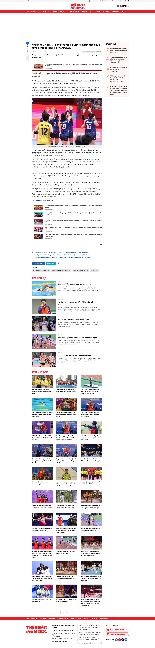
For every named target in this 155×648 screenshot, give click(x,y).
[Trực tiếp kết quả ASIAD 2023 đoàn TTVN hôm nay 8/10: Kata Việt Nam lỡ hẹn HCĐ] (91, 568)
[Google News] (91, 52)
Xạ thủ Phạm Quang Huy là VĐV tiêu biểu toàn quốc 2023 (78, 303)
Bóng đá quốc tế (75, 11)
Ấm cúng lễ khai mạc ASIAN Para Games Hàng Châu (41, 483)
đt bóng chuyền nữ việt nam (41, 270)
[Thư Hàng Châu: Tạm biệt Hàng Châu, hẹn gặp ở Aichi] (66, 542)
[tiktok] (124, 6)
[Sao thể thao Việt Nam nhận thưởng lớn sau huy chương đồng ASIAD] (42, 381)
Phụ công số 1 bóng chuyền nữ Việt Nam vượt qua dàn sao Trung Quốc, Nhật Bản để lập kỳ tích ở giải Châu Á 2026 (118, 90)
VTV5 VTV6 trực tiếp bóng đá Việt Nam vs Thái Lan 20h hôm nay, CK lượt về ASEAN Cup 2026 (118, 60)
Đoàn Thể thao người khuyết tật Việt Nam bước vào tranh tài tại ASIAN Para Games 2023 (65, 484)
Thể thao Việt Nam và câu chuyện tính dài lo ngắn (77, 338)
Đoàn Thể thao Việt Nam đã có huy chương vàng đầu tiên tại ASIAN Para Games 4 (42, 414)
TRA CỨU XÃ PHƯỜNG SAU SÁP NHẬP (105, 0)
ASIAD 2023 (94, 270)
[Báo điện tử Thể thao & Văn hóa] (77, 6)
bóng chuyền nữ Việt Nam (80, 270)
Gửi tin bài (118, 0)
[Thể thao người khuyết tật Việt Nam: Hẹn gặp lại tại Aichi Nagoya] (66, 381)
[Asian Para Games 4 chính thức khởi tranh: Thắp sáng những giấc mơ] (91, 450)
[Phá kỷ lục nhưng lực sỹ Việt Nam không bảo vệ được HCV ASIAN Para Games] (42, 450)
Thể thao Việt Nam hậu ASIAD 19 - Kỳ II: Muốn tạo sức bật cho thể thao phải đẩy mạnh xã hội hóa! (91, 507)
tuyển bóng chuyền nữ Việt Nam (61, 270)
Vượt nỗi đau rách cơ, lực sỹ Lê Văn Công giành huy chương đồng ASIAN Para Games (66, 461)
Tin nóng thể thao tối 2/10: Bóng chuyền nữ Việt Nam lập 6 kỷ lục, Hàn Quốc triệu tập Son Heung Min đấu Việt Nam (73, 213)
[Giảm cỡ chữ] (27, 61)
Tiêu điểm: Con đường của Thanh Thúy (73, 320)
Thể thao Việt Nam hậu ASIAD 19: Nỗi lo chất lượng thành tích (90, 529)
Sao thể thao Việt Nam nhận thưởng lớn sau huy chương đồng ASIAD (42, 391)
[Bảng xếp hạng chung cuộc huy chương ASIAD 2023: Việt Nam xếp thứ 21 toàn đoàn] (42, 568)
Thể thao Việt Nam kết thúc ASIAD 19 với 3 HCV (42, 600)
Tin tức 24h (46, 11)
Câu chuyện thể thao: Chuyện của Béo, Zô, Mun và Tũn (91, 483)
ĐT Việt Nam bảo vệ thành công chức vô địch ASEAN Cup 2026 (118, 50)
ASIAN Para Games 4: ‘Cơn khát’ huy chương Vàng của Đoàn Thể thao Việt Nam (90, 414)
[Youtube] (125, 0)
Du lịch (91, 11)
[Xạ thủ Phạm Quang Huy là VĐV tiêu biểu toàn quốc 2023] (44, 306)
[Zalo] (127, 6)
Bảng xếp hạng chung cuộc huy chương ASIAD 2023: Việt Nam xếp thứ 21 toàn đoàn (42, 578)
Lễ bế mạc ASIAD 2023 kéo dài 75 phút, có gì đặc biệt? (66, 600)
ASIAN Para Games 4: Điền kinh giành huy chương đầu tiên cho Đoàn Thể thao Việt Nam (90, 391)
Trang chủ (28, 36)
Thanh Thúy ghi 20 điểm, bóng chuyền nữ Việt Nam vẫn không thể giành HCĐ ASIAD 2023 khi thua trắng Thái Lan (91, 602)
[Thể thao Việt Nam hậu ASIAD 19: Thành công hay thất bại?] (42, 519)
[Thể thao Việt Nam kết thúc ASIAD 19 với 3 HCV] (42, 591)
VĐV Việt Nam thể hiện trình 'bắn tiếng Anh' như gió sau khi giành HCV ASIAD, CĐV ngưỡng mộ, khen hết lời (42, 554)
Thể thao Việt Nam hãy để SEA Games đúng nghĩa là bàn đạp (65, 506)
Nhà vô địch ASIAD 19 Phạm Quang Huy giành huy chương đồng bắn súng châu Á (91, 437)
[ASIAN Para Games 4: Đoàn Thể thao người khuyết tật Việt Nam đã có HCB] (42, 427)
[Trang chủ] (28, 11)
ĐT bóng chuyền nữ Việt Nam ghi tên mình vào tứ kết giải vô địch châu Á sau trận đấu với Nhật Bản (118, 79)
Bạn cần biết (115, 11)
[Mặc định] (27, 58)
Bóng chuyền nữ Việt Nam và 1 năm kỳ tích (74, 355)
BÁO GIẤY (93, 0)
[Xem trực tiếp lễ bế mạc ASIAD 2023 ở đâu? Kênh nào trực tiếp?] (66, 568)
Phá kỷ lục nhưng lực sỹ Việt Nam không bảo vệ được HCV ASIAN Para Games (42, 461)
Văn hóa (84, 11)
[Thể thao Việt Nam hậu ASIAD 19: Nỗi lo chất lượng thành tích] (91, 519)
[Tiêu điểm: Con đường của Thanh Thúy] (44, 323)
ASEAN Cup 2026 (35, 11)
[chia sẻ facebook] (27, 47)
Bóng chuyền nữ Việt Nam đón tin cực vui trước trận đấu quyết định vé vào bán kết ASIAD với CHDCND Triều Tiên (73, 220)
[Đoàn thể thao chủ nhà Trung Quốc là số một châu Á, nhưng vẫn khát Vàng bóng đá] (66, 519)
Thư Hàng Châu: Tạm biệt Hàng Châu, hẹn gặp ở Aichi (65, 552)
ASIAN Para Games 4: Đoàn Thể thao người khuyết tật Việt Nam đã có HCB (42, 437)
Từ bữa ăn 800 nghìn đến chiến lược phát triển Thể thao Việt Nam (42, 506)
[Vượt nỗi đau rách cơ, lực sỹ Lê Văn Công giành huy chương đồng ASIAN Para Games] (66, 450)
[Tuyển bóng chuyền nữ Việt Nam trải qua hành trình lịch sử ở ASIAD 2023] (67, 121)
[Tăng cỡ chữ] (27, 55)
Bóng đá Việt (63, 11)
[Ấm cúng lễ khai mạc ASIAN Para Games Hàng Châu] (42, 473)
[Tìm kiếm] (27, 6)
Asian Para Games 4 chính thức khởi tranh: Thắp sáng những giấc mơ (90, 461)
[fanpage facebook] (118, 6)
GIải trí (98, 11)
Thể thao (54, 11)
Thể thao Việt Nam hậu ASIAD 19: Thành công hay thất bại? (42, 529)
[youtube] (121, 6)
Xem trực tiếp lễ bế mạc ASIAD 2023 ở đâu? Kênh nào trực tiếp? (66, 577)
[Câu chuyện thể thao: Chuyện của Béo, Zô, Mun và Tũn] (91, 473)
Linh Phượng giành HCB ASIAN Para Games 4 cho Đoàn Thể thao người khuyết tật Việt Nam (66, 437)
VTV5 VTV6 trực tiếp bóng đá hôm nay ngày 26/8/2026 (118, 69)
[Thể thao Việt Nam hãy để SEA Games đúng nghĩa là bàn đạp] (66, 496)
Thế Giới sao (105, 11)
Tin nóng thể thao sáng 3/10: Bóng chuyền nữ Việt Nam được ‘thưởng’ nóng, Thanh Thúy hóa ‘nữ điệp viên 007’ (73, 65)
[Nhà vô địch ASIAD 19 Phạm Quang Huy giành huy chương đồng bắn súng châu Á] (91, 427)
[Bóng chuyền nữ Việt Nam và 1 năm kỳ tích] (44, 359)
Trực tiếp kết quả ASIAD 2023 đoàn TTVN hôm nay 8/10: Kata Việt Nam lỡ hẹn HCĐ (91, 578)
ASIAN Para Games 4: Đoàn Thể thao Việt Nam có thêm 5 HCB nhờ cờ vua (66, 414)
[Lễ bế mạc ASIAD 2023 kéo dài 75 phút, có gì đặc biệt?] (66, 591)
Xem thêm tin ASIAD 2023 (44, 200)
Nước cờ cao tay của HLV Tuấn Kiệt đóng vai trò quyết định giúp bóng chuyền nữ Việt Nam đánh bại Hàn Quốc (73, 228)
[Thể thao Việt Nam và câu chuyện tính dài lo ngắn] (44, 341)
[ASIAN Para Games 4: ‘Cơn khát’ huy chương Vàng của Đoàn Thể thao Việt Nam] (91, 404)
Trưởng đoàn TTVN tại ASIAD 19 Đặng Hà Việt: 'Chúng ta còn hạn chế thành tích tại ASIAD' (90, 553)
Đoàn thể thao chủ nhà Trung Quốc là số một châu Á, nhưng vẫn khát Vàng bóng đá (66, 530)
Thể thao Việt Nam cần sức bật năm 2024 (74, 284)
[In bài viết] (27, 50)
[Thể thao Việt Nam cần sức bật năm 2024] (44, 288)
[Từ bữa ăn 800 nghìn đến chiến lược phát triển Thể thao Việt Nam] (42, 496)
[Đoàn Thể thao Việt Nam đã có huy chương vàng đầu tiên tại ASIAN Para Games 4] (42, 404)
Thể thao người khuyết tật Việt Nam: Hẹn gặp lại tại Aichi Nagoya (66, 390)
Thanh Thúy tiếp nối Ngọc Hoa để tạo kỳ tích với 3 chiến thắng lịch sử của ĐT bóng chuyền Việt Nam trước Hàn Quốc (73, 235)
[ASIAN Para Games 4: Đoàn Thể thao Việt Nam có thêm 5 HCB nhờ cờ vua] (66, 404)
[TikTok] (128, 0)
